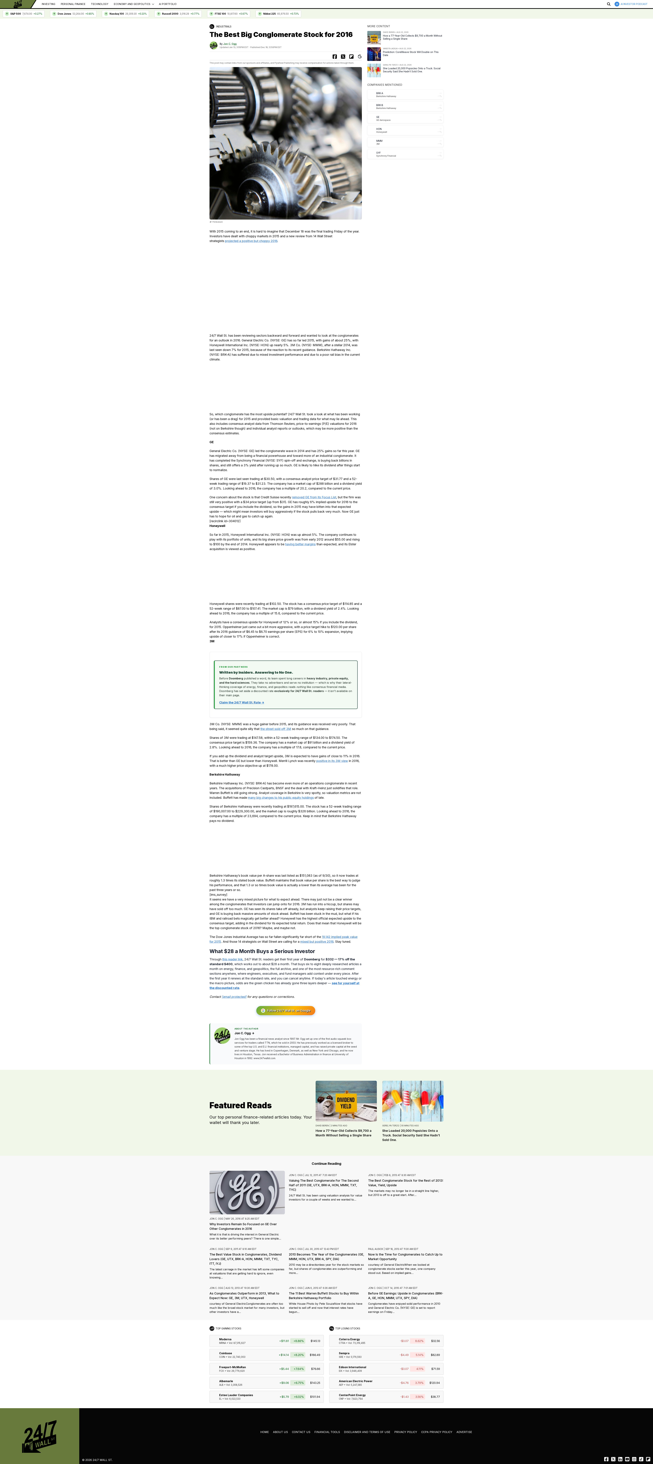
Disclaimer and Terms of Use (367, 1432)
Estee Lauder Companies (236, 1395)
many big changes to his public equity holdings (281, 797)
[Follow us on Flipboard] (351, 56)
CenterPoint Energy (352, 1395)
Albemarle (226, 1381)
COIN (222, 1356)
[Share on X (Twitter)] (343, 56)
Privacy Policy (405, 1432)
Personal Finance (73, 4)
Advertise (464, 1432)
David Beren (322, 1125)
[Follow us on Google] (360, 56)
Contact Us (301, 1432)
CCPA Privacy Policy (436, 1432)
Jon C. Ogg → (244, 1033)
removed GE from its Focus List (314, 497)
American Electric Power (356, 1381)
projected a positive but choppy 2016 (251, 241)
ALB (221, 1384)
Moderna (225, 1339)
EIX (340, 1370)
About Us (280, 1432)
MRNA (222, 1342)
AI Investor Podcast (634, 4)
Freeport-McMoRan (232, 1367)
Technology (99, 4)
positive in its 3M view (332, 761)
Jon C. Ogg (230, 43)
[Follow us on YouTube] (627, 1459)
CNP (341, 1398)
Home (264, 1432)
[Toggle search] (609, 4)
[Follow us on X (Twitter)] (613, 1459)
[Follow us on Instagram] (634, 1459)
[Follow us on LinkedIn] (620, 1459)
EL (220, 1398)
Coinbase (225, 1353)
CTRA (342, 1342)
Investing (48, 4)
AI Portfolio (168, 4)
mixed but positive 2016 (316, 941)
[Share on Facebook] (335, 56)
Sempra (344, 1353)
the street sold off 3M (275, 729)
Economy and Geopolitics (132, 4)
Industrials (223, 26)
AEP (341, 1384)
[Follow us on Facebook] (606, 1459)
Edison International (352, 1367)
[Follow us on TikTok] (641, 1459)
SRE (341, 1356)
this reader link (232, 959)
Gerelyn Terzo (390, 1125)
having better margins (300, 544)
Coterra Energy (349, 1339)
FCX (221, 1370)
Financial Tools (327, 1432)
